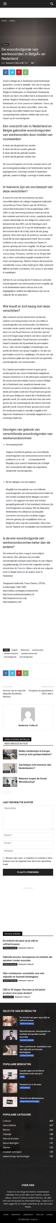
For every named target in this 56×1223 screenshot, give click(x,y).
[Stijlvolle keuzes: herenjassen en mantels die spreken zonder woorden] (10, 1035)
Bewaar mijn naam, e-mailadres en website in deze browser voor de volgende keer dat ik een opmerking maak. (27, 861)
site (9, 332)
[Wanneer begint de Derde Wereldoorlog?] (10, 782)
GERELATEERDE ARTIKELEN (17, 739)
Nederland (25, 650)
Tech (22, 1077)
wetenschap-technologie (29, 1101)
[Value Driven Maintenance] (10, 1102)
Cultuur (12, 20)
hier (22, 354)
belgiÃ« (15, 650)
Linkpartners (28, 1214)
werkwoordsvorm (11, 653)
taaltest (9, 500)
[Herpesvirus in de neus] (10, 1088)
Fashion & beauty (10, 948)
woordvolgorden (26, 657)
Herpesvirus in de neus (30, 1084)
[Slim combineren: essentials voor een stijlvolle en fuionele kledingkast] (10, 1050)
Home (4, 20)
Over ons (40, 1214)
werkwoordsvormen (29, 653)
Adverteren (15, 1214)
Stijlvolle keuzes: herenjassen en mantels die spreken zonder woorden (35, 1034)
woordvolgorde (10, 657)
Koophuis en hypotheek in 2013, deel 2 (41, 692)
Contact (49, 1214)
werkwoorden (37, 650)
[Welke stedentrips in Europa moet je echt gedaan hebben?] (10, 754)
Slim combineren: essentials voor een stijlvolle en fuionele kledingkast (35, 1049)
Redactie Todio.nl (13, 63)
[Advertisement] (28, 12)
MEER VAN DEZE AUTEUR (16, 743)
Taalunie (21, 568)
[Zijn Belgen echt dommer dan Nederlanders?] (10, 768)
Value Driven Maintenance (32, 1098)
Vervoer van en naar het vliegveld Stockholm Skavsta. (14, 693)
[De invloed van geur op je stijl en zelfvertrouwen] (10, 1021)
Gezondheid (8, 997)
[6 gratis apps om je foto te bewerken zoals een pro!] (10, 1074)
